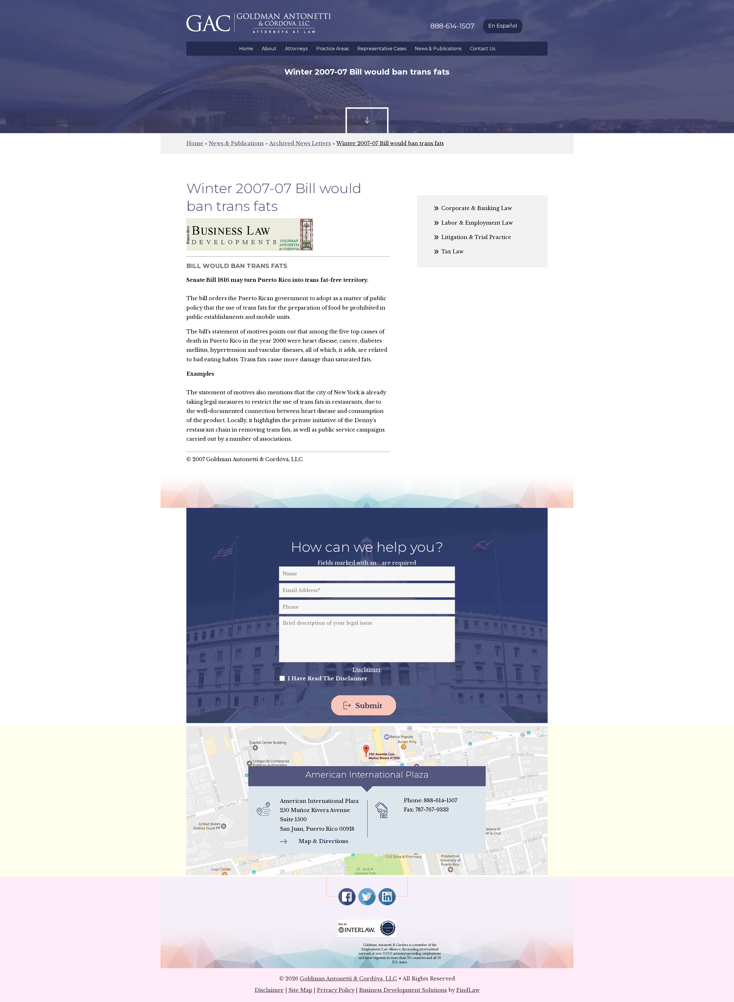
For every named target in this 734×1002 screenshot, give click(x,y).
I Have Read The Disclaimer (329, 678)
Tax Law (452, 251)
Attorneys (296, 48)
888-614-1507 (452, 26)
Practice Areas (332, 48)
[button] (728, 960)
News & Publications (438, 48)
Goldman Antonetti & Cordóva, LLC (348, 979)
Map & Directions (323, 841)
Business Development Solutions (403, 990)
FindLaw (468, 990)
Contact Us (482, 48)
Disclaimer (367, 670)
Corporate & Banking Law (476, 208)
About (269, 48)
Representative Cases (381, 48)
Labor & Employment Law (477, 223)
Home (246, 48)
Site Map (300, 990)
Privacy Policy (335, 990)
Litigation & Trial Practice (476, 237)
